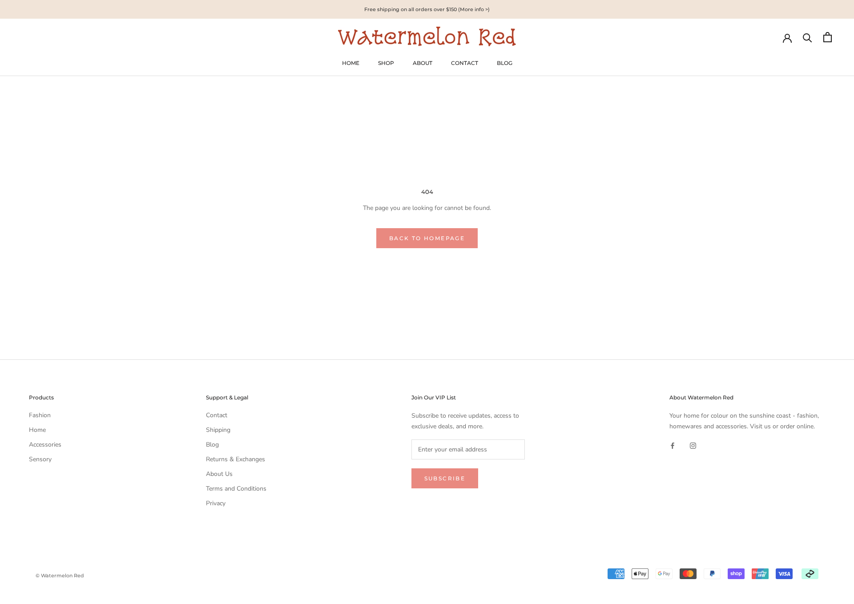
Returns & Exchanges (235, 459)
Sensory (40, 459)
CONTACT (464, 63)
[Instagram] (693, 445)
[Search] (807, 37)
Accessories (45, 444)
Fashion (40, 415)
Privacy (216, 503)
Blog (212, 444)
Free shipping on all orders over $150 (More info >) (427, 9)
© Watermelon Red (60, 575)
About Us (219, 474)
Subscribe (445, 478)
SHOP (386, 63)
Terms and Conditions (236, 488)
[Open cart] (827, 37)
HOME (350, 63)
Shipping (218, 430)
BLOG (504, 63)
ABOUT (422, 63)
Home (37, 430)
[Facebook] (672, 445)
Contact (216, 415)
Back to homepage (427, 238)
